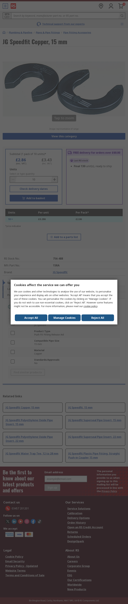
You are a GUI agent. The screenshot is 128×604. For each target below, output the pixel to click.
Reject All (97, 318)
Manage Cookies (65, 318)
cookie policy (90, 306)
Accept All (31, 318)
